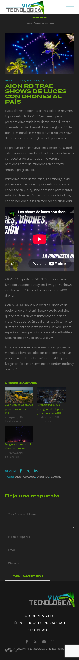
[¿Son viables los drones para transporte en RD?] (19, 395)
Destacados (41, 23)
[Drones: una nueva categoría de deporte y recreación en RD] (51, 395)
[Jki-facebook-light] (26, 641)
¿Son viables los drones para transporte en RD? (19, 409)
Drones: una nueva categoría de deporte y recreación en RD (50, 409)
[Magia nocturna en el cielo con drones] (19, 434)
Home (28, 23)
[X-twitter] (35, 641)
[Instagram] (52, 641)
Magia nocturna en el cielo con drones (18, 446)
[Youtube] (44, 641)
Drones (33, 80)
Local (46, 80)
